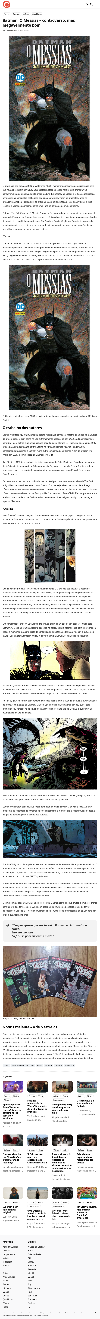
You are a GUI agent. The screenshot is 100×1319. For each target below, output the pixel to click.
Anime (6, 1273)
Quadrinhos (8, 1299)
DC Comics (30, 1065)
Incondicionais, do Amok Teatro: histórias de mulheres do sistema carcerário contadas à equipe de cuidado (62, 1162)
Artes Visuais (9, 1277)
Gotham (39, 1065)
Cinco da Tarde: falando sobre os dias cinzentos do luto (61, 1215)
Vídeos (6, 1265)
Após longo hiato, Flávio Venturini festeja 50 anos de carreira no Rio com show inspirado (12, 1111)
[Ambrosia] (6, 4)
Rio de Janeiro (34, 1288)
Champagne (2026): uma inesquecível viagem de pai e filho (62, 1108)
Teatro (5, 1307)
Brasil (30, 1251)
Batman (6, 1065)
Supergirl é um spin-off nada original (10, 1209)
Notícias (6, 1258)
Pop (29, 1284)
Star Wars (32, 1299)
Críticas (6, 1251)
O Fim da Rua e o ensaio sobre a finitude (85, 1103)
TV (29, 1307)
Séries (6, 1303)
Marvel (31, 1277)
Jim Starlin (48, 1065)
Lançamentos (9, 1254)
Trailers (31, 1303)
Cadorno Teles (11, 31)
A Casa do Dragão (36, 1247)
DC (29, 1258)
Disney (31, 1262)
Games (6, 1284)
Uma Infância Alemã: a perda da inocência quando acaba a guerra (36, 1215)
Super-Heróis (69, 1065)
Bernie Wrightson (17, 1065)
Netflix (30, 1280)
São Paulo (32, 1296)
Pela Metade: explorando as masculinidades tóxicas (85, 1158)
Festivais (32, 1269)
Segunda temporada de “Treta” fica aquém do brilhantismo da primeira (37, 1106)
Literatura (7, 1288)
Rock (30, 1292)
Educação (32, 1265)
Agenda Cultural (10, 1247)
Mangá (6, 1292)
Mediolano (45, 1315)
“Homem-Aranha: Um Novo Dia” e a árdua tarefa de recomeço (12, 1158)
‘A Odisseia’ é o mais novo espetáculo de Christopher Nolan (37, 1158)
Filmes (6, 1280)
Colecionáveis (34, 1254)
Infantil (31, 1273)
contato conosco (27, 1315)
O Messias (58, 1065)
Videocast (7, 1262)
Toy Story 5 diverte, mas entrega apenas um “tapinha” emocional (87, 1212)
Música (6, 1296)
